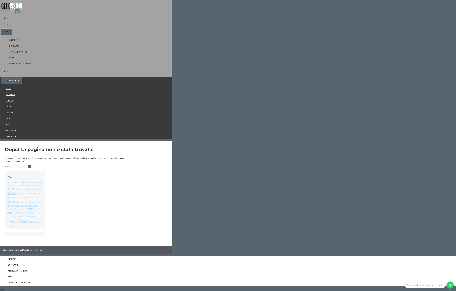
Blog (8, 186)
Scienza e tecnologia (20, 63)
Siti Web (35, 209)
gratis (39, 194)
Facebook (10, 95)
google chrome (24, 193)
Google (9, 112)
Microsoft (11, 130)
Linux (8, 118)
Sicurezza (28, 209)
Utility (25, 216)
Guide (8, 107)
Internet (13, 40)
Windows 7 (38, 222)
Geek (38, 189)
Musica (30, 202)
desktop (20, 185)
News (11, 57)
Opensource (12, 136)
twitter (19, 217)
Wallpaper (37, 217)
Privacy (40, 202)
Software (14, 46)
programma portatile (31, 206)
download (26, 186)
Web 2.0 (14, 222)
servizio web (11, 209)
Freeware (31, 189)
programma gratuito (15, 205)
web (8, 222)
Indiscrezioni (18, 198)
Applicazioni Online (18, 52)
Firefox (9, 101)
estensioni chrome (35, 185)
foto (25, 189)
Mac (8, 124)
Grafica (34, 194)
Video (31, 217)
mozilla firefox (23, 202)
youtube (10, 226)
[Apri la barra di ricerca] (6, 18)
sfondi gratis (20, 209)
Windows (26, 221)
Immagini (11, 198)
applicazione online (19, 182)
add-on (9, 182)
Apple (8, 89)
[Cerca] (29, 166)
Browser (13, 186)
